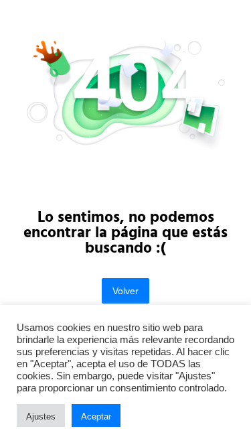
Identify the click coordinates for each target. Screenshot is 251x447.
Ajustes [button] (41, 416)
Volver (125, 290)
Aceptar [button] (96, 416)
